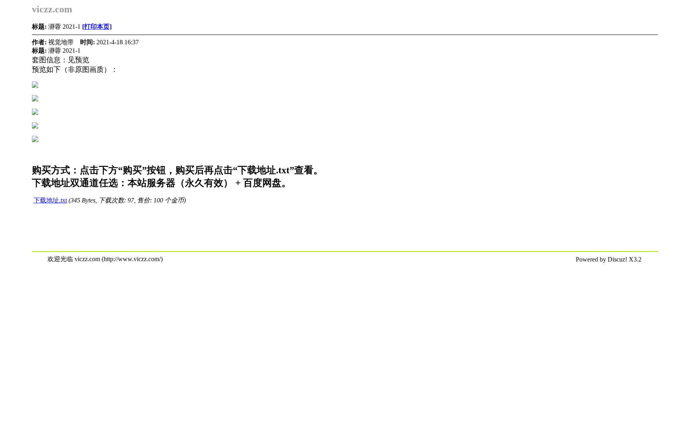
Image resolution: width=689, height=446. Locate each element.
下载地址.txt (50, 200)
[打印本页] (97, 26)
